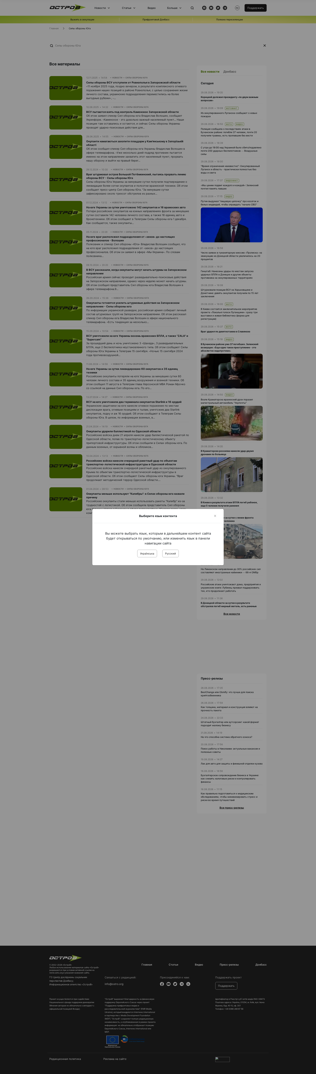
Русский (170, 553)
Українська (147, 553)
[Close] (215, 516)
